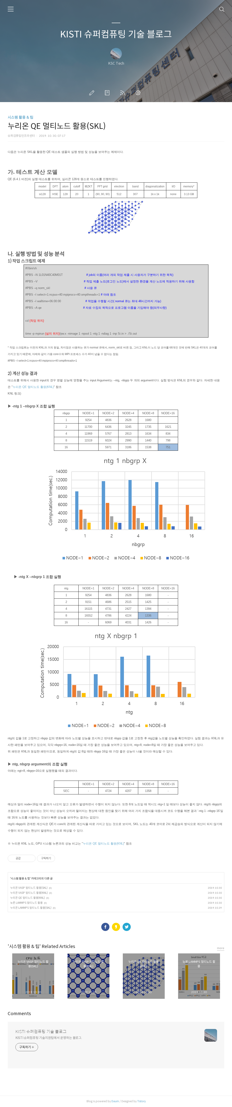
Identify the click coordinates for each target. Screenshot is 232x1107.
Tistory (141, 1101)
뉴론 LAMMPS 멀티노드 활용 (26, 902)
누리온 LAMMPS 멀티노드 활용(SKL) (30, 907)
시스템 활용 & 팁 (20, 117)
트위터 (127, 927)
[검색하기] (222, 9)
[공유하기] (25, 858)
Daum (115, 1101)
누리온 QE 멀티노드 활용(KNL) (27, 897)
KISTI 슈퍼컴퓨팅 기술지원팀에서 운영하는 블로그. (48, 1038)
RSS (123, 92)
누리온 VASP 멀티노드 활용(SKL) (29, 887)
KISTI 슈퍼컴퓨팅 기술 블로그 (116, 34)
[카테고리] (10, 9)
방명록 (108, 92)
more (220, 948)
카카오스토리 (116, 927)
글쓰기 (92, 92)
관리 (138, 92)
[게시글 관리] (30, 858)
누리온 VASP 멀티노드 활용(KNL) (29, 892)
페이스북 (105, 927)
